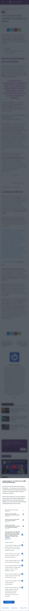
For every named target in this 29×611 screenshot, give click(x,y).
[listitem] (14, 510)
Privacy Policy (23, 608)
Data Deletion (5, 608)
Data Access (14, 608)
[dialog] (14, 544)
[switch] (23, 514)
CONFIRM (9, 602)
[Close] (25, 481)
